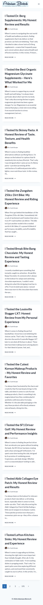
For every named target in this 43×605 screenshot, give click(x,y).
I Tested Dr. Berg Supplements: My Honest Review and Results (20, 20)
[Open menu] (39, 4)
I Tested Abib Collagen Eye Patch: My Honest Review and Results (21, 483)
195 (23, 586)
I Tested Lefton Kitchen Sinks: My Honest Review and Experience (21, 539)
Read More (10, 57)
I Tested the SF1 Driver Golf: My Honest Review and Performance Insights (21, 429)
